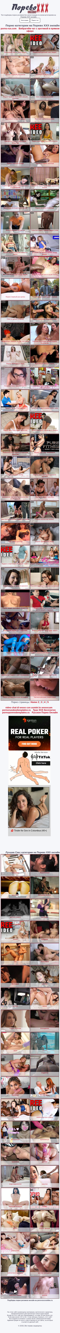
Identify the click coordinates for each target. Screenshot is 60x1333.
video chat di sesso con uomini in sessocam (28, 707)
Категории (24, 20)
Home (34, 702)
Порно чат (35, 20)
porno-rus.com (8, 28)
